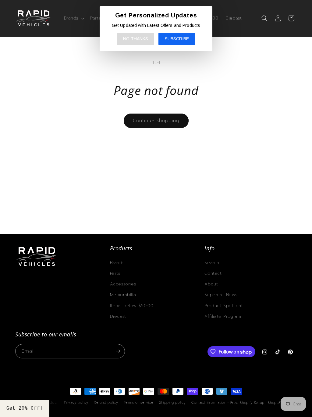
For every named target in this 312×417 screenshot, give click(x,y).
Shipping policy (172, 402)
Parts (115, 273)
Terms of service (138, 402)
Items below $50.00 (132, 306)
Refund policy (106, 402)
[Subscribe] (118, 351)
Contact (213, 273)
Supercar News (220, 295)
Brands (117, 262)
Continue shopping (156, 120)
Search (211, 262)
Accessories (123, 284)
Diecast (118, 316)
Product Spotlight (223, 306)
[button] (73, 18)
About (211, 284)
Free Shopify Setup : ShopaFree (258, 402)
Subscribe (177, 38)
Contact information (208, 402)
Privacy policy (76, 402)
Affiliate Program (222, 316)
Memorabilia (123, 295)
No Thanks (135, 38)
